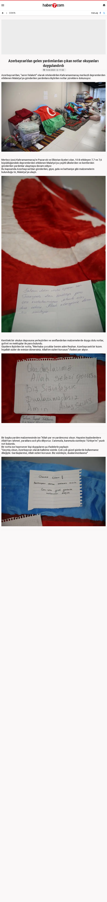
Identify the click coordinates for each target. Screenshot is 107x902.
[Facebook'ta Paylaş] (100, 13)
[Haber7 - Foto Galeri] (53, 5)
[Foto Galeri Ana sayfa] (3, 13)
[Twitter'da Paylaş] (104, 13)
